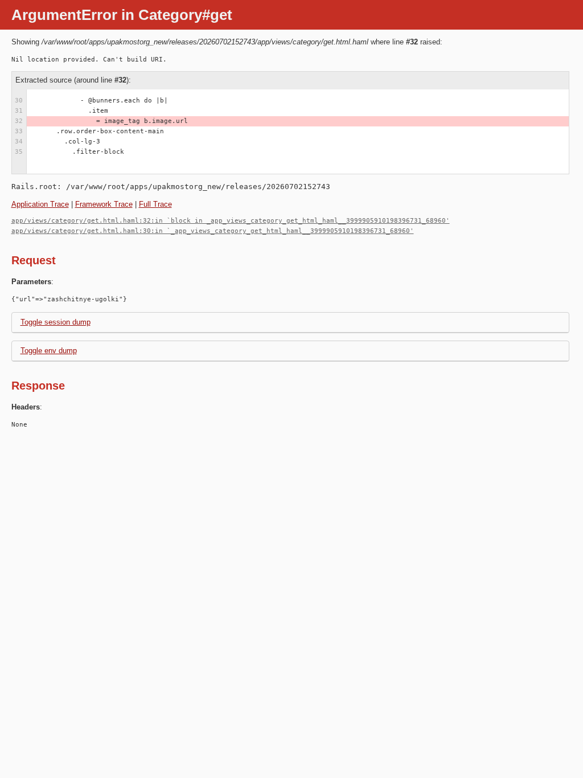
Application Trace (40, 204)
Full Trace (155, 204)
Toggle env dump (48, 350)
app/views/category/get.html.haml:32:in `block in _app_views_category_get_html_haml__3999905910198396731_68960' (230, 220)
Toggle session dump (55, 322)
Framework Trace (104, 204)
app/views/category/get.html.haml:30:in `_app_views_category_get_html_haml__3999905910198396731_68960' (212, 231)
